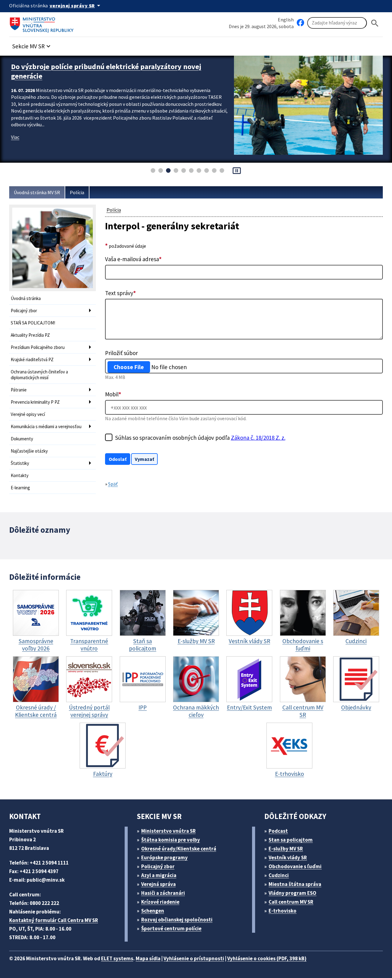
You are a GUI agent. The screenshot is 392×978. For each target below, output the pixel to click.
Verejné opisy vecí (28, 414)
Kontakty (19, 475)
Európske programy (164, 857)
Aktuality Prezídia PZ (30, 335)
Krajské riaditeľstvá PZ (32, 359)
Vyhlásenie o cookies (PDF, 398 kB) (267, 958)
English (286, 20)
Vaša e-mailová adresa (133, 259)
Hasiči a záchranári (163, 893)
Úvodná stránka (26, 298)
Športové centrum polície (171, 928)
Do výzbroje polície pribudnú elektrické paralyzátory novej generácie (106, 71)
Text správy (120, 293)
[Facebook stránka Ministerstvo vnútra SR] (300, 23)
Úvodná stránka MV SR (37, 192)
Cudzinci (279, 875)
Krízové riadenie (160, 901)
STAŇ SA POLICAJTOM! (33, 323)
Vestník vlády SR (288, 857)
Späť (113, 484)
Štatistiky (20, 463)
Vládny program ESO (292, 893)
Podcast (278, 831)
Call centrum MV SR (291, 901)
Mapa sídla (148, 958)
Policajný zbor (24, 310)
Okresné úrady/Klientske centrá (178, 848)
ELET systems (117, 958)
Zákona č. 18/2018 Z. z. (258, 437)
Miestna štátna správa (295, 884)
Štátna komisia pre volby (170, 839)
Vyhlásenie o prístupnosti (194, 958)
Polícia (77, 192)
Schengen (152, 910)
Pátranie (19, 390)
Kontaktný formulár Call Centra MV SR (53, 920)
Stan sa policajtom (291, 839)
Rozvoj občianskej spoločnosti (177, 919)
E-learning (20, 488)
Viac (15, 137)
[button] (32, 44)
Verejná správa (158, 884)
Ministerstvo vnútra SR (168, 831)
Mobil (113, 394)
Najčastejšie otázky (29, 451)
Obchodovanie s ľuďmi (295, 866)
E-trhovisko (282, 910)
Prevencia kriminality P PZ (35, 402)
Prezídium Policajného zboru (38, 347)
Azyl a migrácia (158, 875)
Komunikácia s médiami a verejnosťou (46, 426)
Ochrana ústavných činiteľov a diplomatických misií (39, 374)
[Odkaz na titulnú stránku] (43, 23)
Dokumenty (22, 439)
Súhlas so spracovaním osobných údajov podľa (200, 437)
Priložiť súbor (121, 353)
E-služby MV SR (286, 848)
